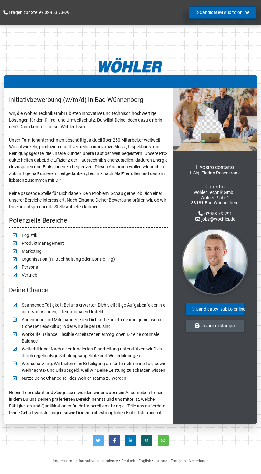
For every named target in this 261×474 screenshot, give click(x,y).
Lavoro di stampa (217, 325)
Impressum (62, 461)
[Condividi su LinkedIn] (131, 441)
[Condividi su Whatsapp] (163, 441)
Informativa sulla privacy (96, 461)
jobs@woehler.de (218, 219)
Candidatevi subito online (224, 12)
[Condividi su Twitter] (98, 441)
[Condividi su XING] (147, 441)
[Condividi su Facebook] (114, 441)
